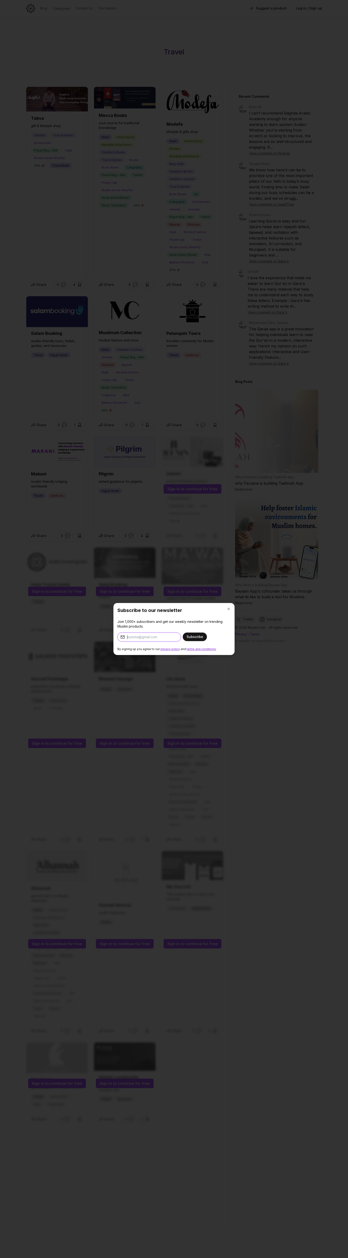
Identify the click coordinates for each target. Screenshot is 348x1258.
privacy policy (170, 649)
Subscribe (195, 637)
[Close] (229, 609)
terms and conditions (201, 649)
